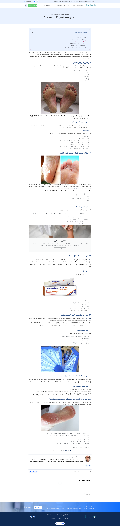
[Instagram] (37, 1)
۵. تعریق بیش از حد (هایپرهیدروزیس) (79, 45)
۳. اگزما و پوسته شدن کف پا (81, 41)
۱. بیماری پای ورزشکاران (82, 37)
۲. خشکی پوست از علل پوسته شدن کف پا (78, 39)
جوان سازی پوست (61, 5)
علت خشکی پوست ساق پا (60, 248)
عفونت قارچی (76, 66)
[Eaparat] (89, 465)
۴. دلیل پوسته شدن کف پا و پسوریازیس (78, 43)
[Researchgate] (35, 1)
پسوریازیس (88, 318)
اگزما (90, 259)
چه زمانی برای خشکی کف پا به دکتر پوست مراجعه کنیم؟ (75, 47)
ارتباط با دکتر (47, 5)
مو (68, 5)
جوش (74, 5)
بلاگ (52, 5)
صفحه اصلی (79, 5)
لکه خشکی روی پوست (76, 188)
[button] (26, 5)
